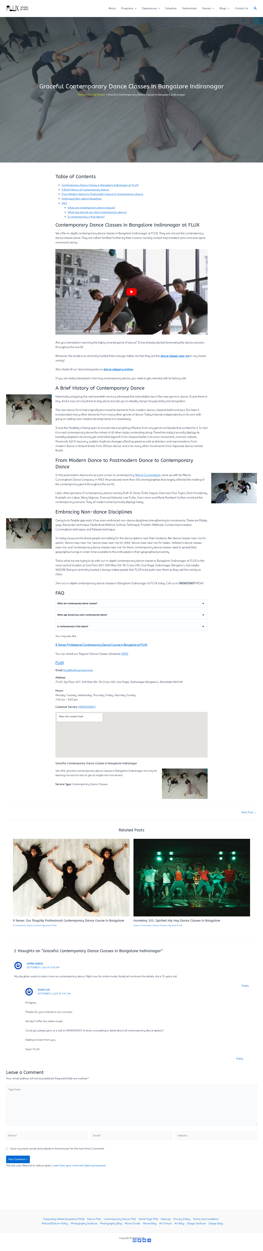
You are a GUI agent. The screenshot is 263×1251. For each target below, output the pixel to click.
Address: (60, 677)
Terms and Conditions (206, 1219)
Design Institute (196, 1223)
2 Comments (19, 925)
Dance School (34, 925)
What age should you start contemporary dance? (97, 212)
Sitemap (166, 1219)
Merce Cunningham (148, 475)
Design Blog (216, 1223)
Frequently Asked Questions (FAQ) (63, 1219)
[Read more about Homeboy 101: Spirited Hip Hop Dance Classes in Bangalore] (191, 877)
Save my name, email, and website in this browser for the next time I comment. (57, 1148)
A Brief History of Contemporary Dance (85, 189)
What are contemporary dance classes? (91, 207)
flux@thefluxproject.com (78, 670)
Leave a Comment (142, 925)
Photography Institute (84, 1223)
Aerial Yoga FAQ (148, 1219)
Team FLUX (44, 989)
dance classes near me (175, 356)
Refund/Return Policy (55, 1223)
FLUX (59, 662)
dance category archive (118, 369)
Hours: (59, 690)
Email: (59, 670)
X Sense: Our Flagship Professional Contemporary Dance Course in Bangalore (68, 920)
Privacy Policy (181, 1219)
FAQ (64, 203)
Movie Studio (132, 1223)
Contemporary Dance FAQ (120, 1219)
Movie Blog (149, 1223)
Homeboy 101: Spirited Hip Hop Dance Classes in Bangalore (176, 920)
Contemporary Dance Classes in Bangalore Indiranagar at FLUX (100, 185)
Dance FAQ (94, 1219)
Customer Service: (66, 707)
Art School (165, 1223)
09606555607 (87, 707)
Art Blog (179, 1223)
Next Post (249, 812)
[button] (135, 8)
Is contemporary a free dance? (86, 216)
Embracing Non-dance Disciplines (81, 198)
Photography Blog (111, 1223)
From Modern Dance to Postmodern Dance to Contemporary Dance (102, 194)
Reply (245, 985)
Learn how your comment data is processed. (79, 1165)
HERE (124, 654)
